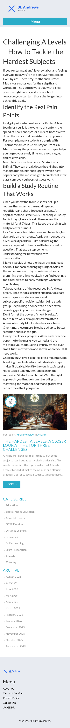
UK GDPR (9, 707)
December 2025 (15, 627)
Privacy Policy (11, 698)
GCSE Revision (14, 524)
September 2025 (16, 646)
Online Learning (15, 543)
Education (12, 505)
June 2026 (12, 589)
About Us (8, 688)
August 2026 (13, 576)
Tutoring (11, 562)
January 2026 (14, 621)
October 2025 (14, 640)
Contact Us (9, 702)
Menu (35, 21)
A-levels (41, 434)
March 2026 (13, 608)
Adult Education (15, 518)
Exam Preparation (16, 549)
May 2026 (12, 595)
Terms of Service (12, 693)
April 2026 (12, 602)
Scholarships (13, 537)
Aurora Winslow (25, 434)
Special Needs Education (20, 511)
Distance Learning (16, 530)
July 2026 (11, 582)
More (10, 484)
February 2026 (14, 614)
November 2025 (15, 633)
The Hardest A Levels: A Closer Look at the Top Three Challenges (34, 445)
